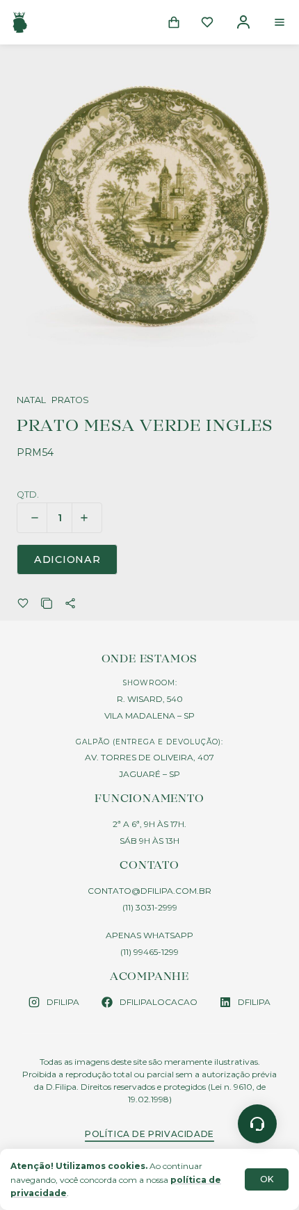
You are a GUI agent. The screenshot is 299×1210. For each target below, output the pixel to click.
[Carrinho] (174, 22)
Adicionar (67, 559)
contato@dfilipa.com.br (149, 890)
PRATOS (70, 400)
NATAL (31, 400)
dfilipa (63, 1002)
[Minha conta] (243, 22)
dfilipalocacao (158, 1002)
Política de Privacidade (149, 1134)
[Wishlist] (207, 22)
